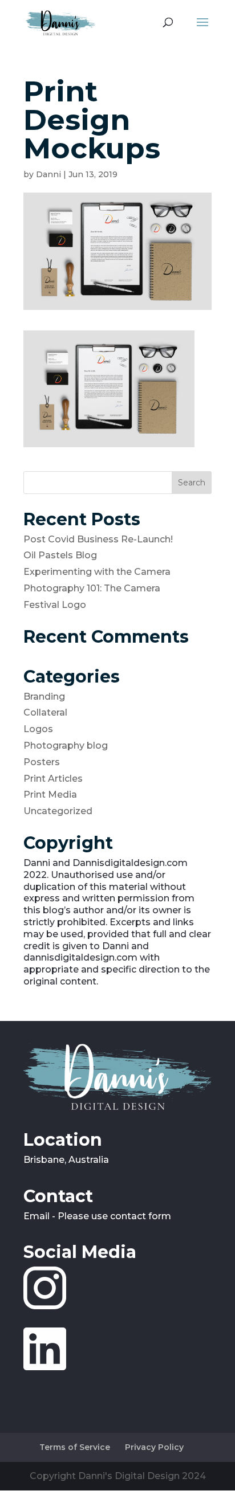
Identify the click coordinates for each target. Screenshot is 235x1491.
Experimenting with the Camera (97, 571)
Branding (44, 696)
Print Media (50, 794)
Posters (41, 762)
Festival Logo (54, 604)
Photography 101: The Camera (91, 588)
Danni (48, 174)
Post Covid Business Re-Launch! (98, 539)
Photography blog (65, 745)
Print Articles (53, 778)
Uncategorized (57, 811)
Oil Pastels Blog (60, 555)
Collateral (45, 712)
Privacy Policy (154, 1447)
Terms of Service (74, 1447)
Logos (38, 729)
